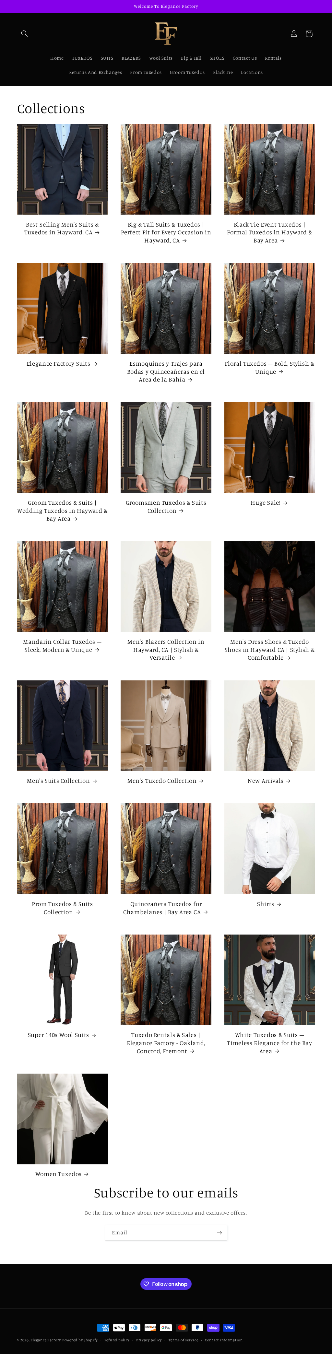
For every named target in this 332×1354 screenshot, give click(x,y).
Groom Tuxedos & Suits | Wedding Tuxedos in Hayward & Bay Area (62, 510)
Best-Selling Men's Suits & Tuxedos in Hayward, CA (61, 228)
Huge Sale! (265, 502)
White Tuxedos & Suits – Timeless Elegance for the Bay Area (269, 1042)
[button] (24, 33)
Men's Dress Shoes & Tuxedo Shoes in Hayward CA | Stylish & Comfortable (270, 649)
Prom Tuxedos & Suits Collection (62, 907)
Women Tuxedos (58, 1173)
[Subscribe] (219, 1233)
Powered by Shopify (80, 1340)
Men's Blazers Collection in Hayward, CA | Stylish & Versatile (165, 649)
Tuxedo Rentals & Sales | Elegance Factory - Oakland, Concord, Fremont (166, 1042)
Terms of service (183, 1340)
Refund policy (117, 1340)
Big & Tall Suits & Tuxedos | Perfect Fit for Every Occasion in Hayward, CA (166, 232)
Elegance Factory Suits (58, 363)
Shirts (265, 903)
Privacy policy (149, 1340)
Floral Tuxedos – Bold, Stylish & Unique (269, 367)
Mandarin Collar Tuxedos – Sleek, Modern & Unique (62, 645)
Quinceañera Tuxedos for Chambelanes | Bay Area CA (162, 907)
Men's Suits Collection (58, 780)
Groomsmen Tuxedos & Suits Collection (166, 506)
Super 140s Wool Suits (58, 1034)
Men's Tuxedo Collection (162, 780)
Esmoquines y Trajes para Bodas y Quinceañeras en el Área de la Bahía (166, 371)
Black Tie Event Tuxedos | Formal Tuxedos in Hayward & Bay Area (269, 232)
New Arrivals (266, 780)
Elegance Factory (45, 1340)
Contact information (224, 1340)
